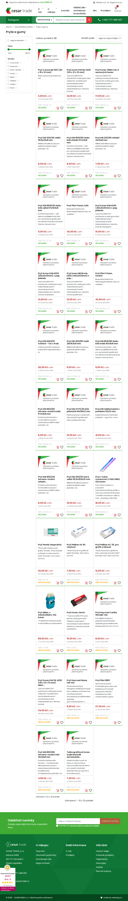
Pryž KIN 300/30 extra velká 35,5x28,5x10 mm (78, 478)
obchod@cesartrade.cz (17, 881)
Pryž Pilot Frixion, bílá (77, 205)
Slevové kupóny (103, 871)
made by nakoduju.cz (111, 897)
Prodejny (70, 855)
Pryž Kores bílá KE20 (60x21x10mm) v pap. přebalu (49, 276)
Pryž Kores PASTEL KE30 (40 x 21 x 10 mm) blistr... (50, 683)
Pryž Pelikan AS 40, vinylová (76, 545)
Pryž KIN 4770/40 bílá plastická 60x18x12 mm (78, 410)
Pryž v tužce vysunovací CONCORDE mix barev (107, 479)
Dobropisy (101, 863)
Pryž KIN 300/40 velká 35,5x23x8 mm (49, 139)
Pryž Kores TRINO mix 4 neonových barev (107, 71)
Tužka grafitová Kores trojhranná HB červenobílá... (78, 754)
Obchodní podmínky (46, 855)
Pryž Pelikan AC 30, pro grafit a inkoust (107, 545)
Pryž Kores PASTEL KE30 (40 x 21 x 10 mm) (79, 71)
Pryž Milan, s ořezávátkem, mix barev (47, 615)
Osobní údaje (102, 851)
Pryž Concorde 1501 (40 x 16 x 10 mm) (50, 71)
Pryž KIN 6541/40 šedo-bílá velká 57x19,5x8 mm (50, 208)
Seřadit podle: (88, 38)
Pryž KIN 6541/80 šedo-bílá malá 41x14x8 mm (107, 342)
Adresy (99, 867)
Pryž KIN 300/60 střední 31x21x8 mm (107, 139)
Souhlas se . (79, 825)
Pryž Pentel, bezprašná (49, 544)
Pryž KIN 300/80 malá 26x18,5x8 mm (78, 342)
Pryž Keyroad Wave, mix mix (77, 681)
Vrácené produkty (105, 855)
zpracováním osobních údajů (84, 825)
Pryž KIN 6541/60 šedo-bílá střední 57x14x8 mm (78, 140)
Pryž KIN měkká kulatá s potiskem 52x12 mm (107, 410)
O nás (69, 851)
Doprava (40, 851)
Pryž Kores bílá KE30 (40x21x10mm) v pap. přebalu (106, 208)
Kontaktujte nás (43, 859)
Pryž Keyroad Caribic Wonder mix (106, 613)
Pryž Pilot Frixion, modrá (103, 274)
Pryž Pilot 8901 (102, 680)
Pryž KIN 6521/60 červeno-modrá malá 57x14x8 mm (49, 411)
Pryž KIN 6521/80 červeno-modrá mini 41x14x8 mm (48, 754)
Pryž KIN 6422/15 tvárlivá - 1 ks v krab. (48, 342)
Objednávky (102, 859)
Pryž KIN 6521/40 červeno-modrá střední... (46, 479)
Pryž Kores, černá (76, 612)
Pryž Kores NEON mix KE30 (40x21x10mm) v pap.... (78, 276)
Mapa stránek (43, 863)
